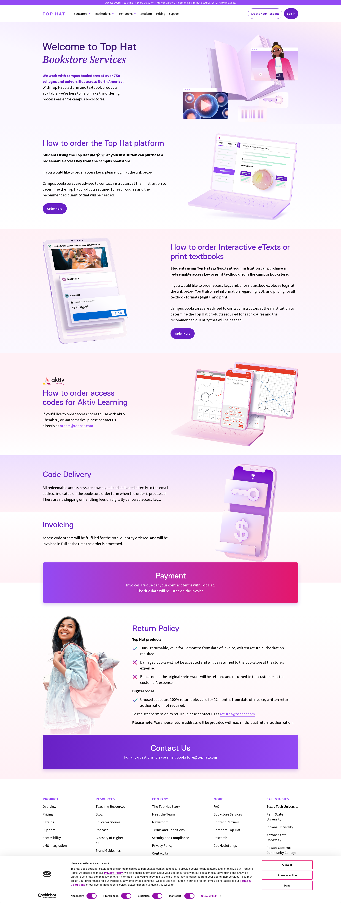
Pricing (160, 14)
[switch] (126, 896)
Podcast (102, 830)
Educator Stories (108, 822)
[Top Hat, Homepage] (54, 14)
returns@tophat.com (237, 713)
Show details (209, 895)
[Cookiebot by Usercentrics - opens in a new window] (47, 896)
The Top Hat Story (166, 806)
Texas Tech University (282, 806)
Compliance (170, 837)
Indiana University (279, 827)
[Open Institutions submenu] (113, 13)
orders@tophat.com (76, 425)
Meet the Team (163, 814)
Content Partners (226, 822)
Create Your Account (265, 14)
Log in (291, 14)
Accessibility (52, 837)
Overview (49, 806)
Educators (80, 14)
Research (220, 837)
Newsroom (160, 822)
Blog (99, 814)
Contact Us (160, 853)
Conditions (168, 830)
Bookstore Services (227, 814)
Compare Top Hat (226, 830)
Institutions (103, 14)
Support (174, 14)
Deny (287, 885)
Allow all (287, 864)
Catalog (49, 822)
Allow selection (287, 875)
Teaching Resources (110, 806)
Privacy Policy (162, 845)
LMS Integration (55, 845)
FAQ (216, 806)
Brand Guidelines (108, 850)
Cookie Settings (225, 845)
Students (146, 14)
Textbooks (125, 14)
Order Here (54, 209)
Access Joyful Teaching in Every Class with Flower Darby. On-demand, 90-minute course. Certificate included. (170, 2)
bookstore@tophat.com (196, 757)
